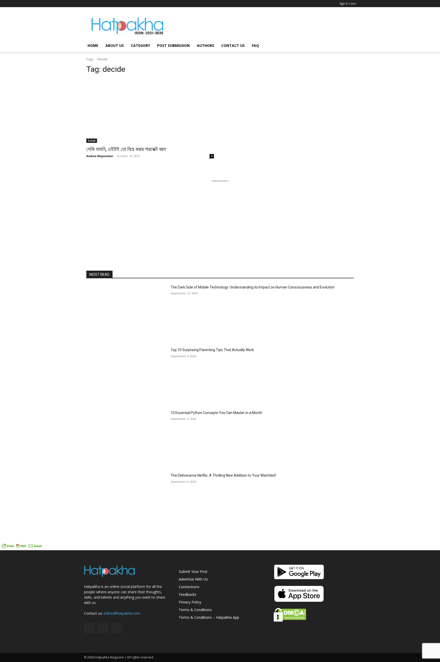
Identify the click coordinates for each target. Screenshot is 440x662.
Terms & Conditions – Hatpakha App (209, 617)
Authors (205, 45)
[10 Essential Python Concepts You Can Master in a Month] (126, 438)
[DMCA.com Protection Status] (289, 620)
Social (91, 140)
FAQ (255, 45)
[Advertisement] (263, 25)
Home (93, 45)
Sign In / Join (347, 3)
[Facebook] (88, 3)
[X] (104, 3)
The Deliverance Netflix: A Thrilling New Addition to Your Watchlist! (223, 475)
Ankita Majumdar (99, 156)
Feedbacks (187, 594)
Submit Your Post (193, 571)
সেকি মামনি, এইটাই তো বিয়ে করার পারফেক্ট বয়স (126, 149)
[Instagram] (96, 3)
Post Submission (173, 45)
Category (140, 45)
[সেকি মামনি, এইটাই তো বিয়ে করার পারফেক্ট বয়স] (150, 111)
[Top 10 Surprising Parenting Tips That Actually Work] (126, 376)
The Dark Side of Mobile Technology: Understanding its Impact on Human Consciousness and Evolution (253, 287)
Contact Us (233, 45)
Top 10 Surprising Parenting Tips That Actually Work (212, 350)
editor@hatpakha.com (122, 613)
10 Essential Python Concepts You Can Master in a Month (216, 413)
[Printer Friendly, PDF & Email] (21, 547)
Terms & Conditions (195, 609)
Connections (189, 586)
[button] (350, 46)
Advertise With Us (193, 579)
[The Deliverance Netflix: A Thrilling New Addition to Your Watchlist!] (126, 501)
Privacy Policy (190, 602)
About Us (114, 45)
